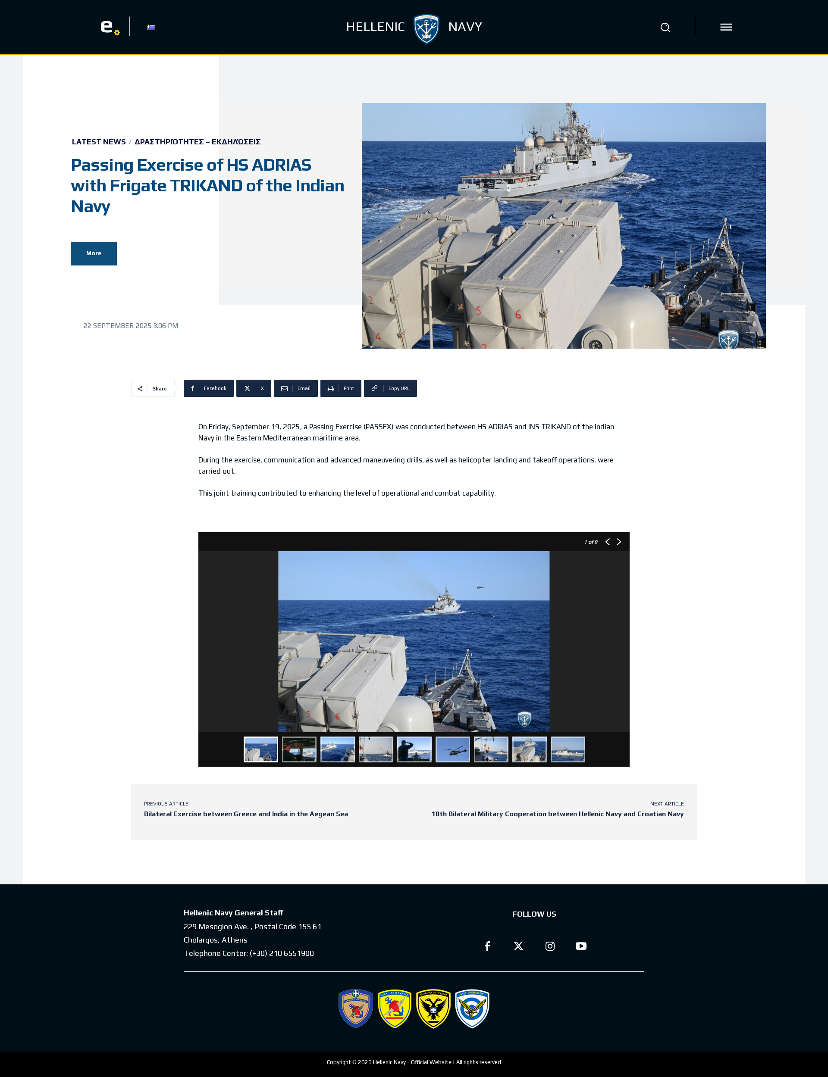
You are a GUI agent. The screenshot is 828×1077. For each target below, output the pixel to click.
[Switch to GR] (151, 27)
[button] (665, 27)
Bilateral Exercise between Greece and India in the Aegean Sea (246, 814)
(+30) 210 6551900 (282, 953)
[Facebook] (487, 947)
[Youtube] (581, 947)
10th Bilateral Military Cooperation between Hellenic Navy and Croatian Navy (558, 814)
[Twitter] (519, 947)
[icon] (726, 27)
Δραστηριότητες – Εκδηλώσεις (198, 142)
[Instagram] (550, 947)
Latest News (99, 142)
